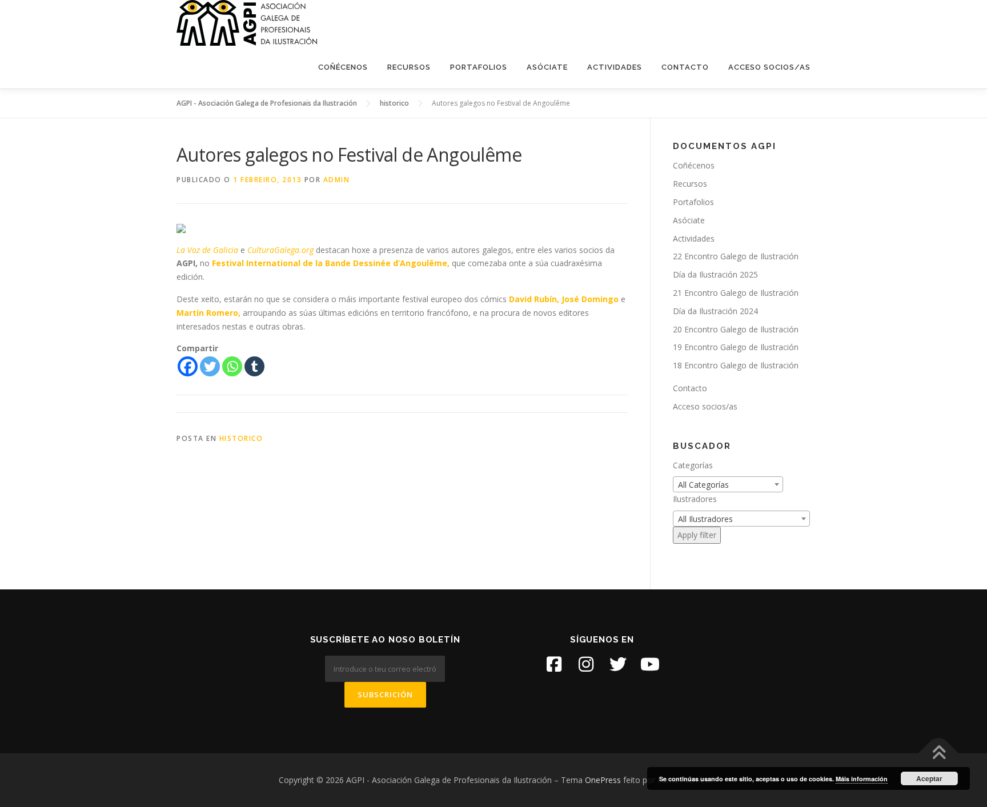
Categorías (693, 465)
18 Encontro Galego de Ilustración (736, 365)
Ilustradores (695, 498)
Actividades (614, 67)
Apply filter (696, 534)
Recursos (409, 67)
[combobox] (728, 484)
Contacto (685, 67)
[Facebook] (188, 366)
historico (241, 438)
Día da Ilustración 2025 (715, 274)
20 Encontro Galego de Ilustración (736, 329)
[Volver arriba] (938, 753)
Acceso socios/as (769, 67)
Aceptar (929, 778)
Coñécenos (343, 67)
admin (336, 179)
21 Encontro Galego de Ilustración (736, 292)
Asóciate (547, 67)
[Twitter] (210, 366)
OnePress (603, 779)
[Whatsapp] (232, 366)
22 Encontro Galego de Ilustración (736, 256)
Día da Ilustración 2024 (715, 311)
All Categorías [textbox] (703, 484)
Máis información (862, 778)
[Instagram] (586, 664)
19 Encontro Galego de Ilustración (736, 347)
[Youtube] (650, 664)
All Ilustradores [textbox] (705, 518)
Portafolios (478, 67)
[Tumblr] (254, 366)
